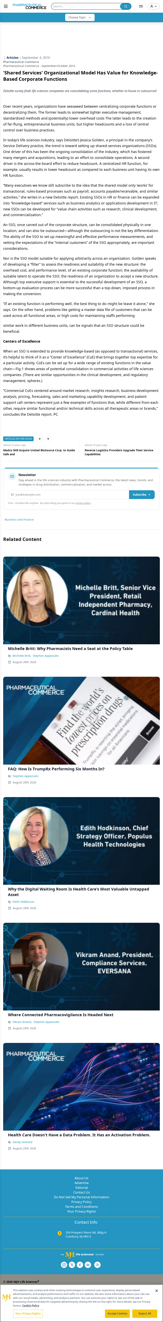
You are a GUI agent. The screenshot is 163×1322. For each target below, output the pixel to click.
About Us (81, 1178)
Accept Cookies (117, 1313)
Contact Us (81, 1192)
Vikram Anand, (22, 1022)
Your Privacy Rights (81, 1211)
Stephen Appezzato (46, 656)
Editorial (81, 1187)
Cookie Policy (30, 1305)
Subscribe (139, 494)
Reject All (145, 1313)
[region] (81, 1303)
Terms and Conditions (81, 1206)
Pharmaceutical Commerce (21, 62)
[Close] (156, 1290)
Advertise (82, 1183)
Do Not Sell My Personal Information (81, 1197)
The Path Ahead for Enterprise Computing (113, 450)
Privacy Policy (81, 1202)
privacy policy (83, 503)
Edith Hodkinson (23, 902)
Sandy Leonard (22, 1142)
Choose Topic (77, 17)
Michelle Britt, (22, 656)
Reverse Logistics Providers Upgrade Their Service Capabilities (37, 452)
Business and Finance (19, 519)
